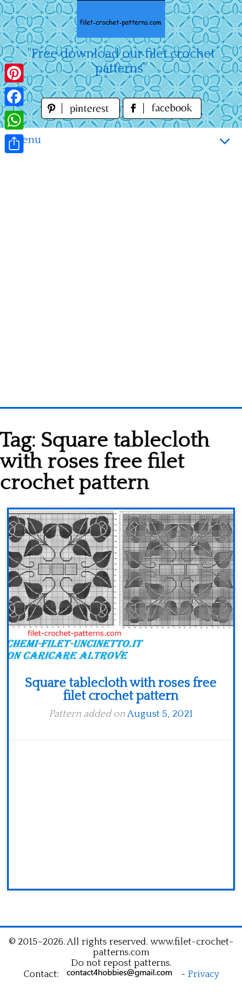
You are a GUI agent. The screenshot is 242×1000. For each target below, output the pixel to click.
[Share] (14, 143)
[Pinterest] (14, 73)
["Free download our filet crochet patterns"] (121, 19)
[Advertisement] (121, 279)
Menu (26, 140)
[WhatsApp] (14, 120)
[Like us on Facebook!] (162, 116)
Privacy (203, 974)
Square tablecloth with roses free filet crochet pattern (121, 689)
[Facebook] (14, 96)
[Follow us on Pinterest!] (82, 116)
